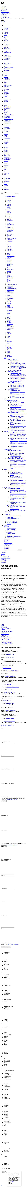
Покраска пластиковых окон (17, 385)
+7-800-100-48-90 (5, 17)
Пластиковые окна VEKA (16, 369)
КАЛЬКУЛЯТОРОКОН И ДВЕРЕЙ (5, 12)
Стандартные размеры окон (17, 366)
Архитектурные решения (13, 488)
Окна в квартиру (14, 360)
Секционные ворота (15, 476)
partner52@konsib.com (9, 692)
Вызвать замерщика (5, 946)
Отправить (3, 801)
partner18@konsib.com (9, 676)
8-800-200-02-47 (7, 700)
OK (2, 728)
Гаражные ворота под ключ (17, 485)
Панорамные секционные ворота (18, 480)
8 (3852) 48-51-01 (10, 654)
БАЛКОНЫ (4, 627)
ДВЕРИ (3, 625)
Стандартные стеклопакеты (14, 450)
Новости (9, 524)
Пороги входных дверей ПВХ (17, 430)
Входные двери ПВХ (15, 401)
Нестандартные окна (12, 371)
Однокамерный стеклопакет (17, 451)
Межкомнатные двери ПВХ (17, 403)
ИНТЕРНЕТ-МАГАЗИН (4, 10)
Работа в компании (12, 522)
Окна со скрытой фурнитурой (17, 377)
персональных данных (12, 799)
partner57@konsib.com (9, 710)
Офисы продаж (11, 529)
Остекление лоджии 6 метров (17, 435)
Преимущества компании (13, 515)
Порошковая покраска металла (17, 510)
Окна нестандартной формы (17, 379)
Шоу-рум (6, 525)
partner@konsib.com (9, 657)
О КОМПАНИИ (5, 634)
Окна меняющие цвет (15, 381)
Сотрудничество (8, 532)
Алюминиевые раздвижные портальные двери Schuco (17, 417)
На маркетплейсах (12, 530)
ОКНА (2, 624)
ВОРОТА (3, 630)
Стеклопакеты (7, 449)
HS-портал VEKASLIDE (16, 405)
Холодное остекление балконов (18, 434)
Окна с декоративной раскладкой (18, 378)
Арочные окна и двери (15, 373)
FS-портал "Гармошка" (15, 407)
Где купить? (7, 526)
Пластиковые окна (12, 359)
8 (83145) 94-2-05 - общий (12, 687)
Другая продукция (8, 487)
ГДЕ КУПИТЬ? (4, 636)
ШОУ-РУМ (3, 635)
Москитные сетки (14, 509)
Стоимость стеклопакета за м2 (17, 457)
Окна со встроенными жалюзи (17, 374)
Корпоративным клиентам (14, 536)
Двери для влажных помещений (18, 426)
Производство (10, 517)
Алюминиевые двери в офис (17, 427)
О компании (7, 514)
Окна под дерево (14, 388)
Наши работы (7, 511)
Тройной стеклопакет (15, 456)
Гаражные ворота (11, 471)
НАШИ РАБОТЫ (5, 632)
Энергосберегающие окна (16, 370)
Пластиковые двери (12, 400)
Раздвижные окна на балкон (17, 437)
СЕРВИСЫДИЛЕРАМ (3, 15)
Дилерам (9, 534)
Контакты (9, 520)
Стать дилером (11, 533)
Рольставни (12, 481)
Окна (5, 358)
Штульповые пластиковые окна (18, 375)
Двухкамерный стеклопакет (17, 453)
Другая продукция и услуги (14, 505)
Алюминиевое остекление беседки (18, 496)
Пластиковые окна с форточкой (18, 364)
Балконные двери (14, 404)
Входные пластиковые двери (17, 411)
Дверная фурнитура (12, 428)
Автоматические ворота (16, 472)
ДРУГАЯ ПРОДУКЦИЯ (7, 631)
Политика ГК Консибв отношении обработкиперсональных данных (7, 643)
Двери (5, 398)
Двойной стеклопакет (15, 454)
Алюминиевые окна (12, 389)
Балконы (6, 431)
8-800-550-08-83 (7, 668)
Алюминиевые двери (12, 412)
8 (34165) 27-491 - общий (12, 670)
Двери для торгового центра (17, 419)
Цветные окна (10, 382)
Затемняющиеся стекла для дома (18, 460)
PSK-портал (13, 408)
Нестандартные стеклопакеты (15, 458)
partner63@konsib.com (9, 721)
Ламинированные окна (15, 383)
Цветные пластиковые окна (17, 386)
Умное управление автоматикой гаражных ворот (18, 483)
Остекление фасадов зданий (17, 490)
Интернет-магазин (11, 528)
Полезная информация (13, 518)
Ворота (5, 469)
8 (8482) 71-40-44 (10, 718)
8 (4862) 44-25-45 (10, 703)
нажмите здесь (11, 1181)
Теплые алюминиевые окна (17, 397)
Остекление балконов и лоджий (15, 432)
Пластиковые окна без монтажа (18, 367)
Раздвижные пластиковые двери (18, 409)
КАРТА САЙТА (5, 639)
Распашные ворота (14, 479)
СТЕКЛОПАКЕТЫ (6, 628)
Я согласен (10, 1183)
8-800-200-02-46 (7, 684)
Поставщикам (10, 537)
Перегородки (10, 500)
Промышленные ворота (16, 477)
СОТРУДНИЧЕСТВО (6, 638)
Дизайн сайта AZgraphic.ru (7, 725)
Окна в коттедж (14, 362)
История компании (12, 521)
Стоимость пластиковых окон (17, 363)
